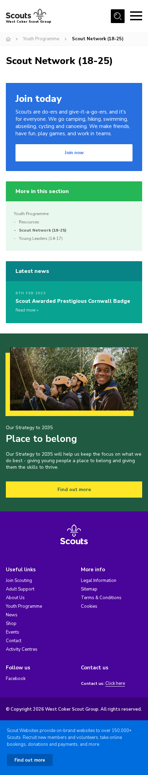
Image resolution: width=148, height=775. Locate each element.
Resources (29, 222)
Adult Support (20, 589)
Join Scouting (19, 580)
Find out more (74, 489)
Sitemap (89, 589)
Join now (74, 153)
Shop (11, 623)
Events (12, 632)
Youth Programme (41, 39)
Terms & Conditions (101, 598)
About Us (15, 598)
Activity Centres (22, 649)
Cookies (89, 606)
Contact (13, 641)
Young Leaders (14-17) (41, 238)
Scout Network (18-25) (42, 230)
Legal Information (98, 580)
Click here (115, 684)
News (12, 615)
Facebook (15, 679)
